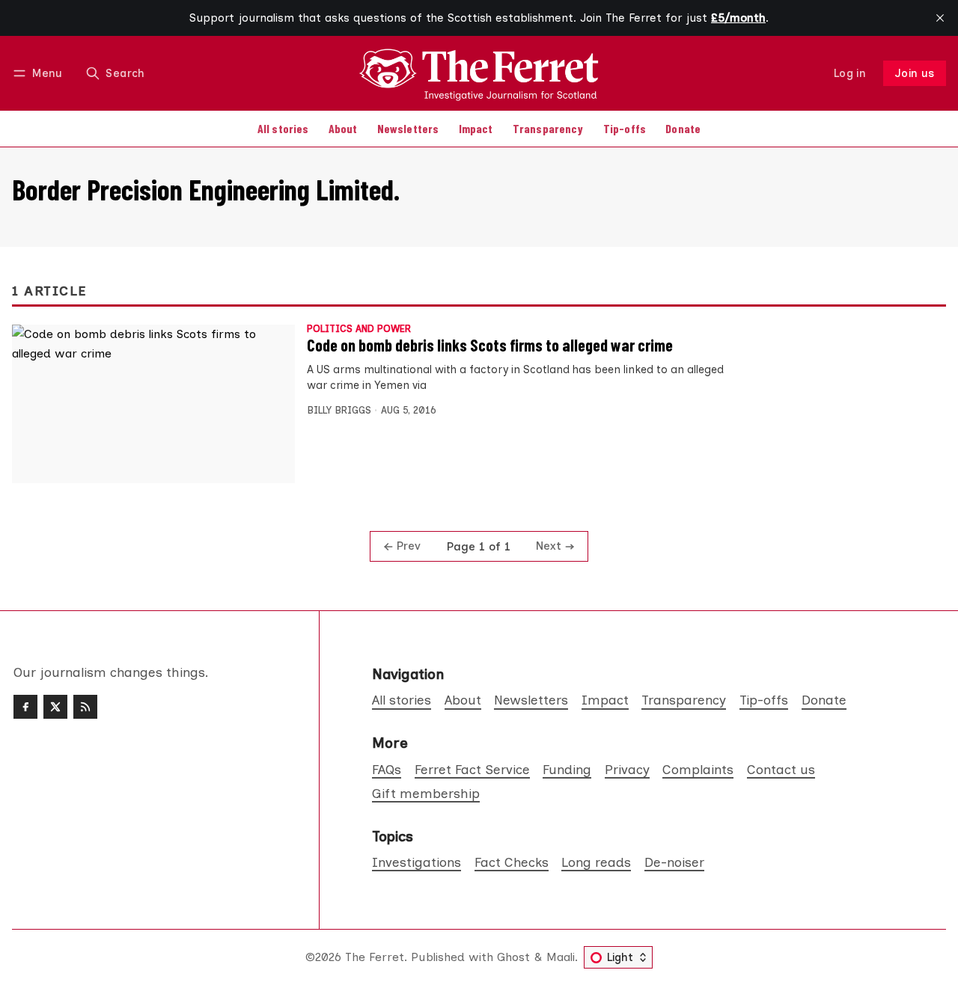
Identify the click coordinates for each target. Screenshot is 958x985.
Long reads (596, 862)
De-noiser (674, 862)
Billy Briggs (339, 410)
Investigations (416, 862)
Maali (560, 957)
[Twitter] (55, 707)
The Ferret (374, 957)
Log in (850, 73)
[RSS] (85, 707)
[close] (940, 18)
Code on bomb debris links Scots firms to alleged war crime (490, 345)
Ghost (513, 957)
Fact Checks (512, 862)
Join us (915, 73)
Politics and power (359, 329)
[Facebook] (25, 707)
